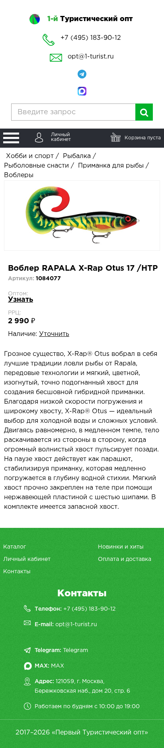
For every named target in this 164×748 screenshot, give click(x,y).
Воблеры (18, 175)
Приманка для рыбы (111, 166)
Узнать (20, 300)
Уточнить (54, 334)
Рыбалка (77, 156)
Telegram (75, 650)
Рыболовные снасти (36, 166)
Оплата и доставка (124, 559)
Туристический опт (90, 19)
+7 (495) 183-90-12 (89, 609)
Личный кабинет (27, 559)
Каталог (14, 547)
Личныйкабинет (61, 137)
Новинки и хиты (121, 547)
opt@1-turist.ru (91, 57)
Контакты (17, 571)
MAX (57, 666)
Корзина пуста (143, 138)
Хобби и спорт (30, 156)
